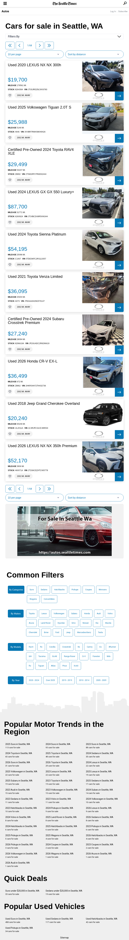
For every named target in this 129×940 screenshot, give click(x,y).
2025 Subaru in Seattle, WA (18, 782)
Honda (87, 613)
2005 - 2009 (101, 680)
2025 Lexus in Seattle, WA (99, 773)
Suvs (32, 590)
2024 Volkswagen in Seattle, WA (102, 800)
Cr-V (84, 656)
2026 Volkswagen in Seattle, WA (21, 855)
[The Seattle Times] (65, 4)
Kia (97, 623)
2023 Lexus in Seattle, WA (58, 773)
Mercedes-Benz (84, 632)
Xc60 (76, 666)
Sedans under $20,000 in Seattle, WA (64, 892)
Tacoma (41, 656)
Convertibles (49, 599)
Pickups (75, 590)
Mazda (108, 623)
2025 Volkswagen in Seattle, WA (21, 773)
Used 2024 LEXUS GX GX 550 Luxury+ (41, 192)
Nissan (86, 623)
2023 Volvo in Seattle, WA (58, 800)
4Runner (112, 647)
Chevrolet (33, 632)
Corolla (52, 647)
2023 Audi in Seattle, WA (17, 791)
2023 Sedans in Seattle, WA (19, 800)
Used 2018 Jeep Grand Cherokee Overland (44, 403)
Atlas (53, 666)
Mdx (108, 656)
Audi (99, 613)
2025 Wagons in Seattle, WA (59, 837)
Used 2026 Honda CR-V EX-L (32, 361)
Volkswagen (59, 613)
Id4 (30, 656)
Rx (41, 647)
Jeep (68, 632)
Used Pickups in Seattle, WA (19, 929)
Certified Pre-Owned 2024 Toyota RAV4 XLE (41, 151)
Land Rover (46, 623)
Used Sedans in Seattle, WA (59, 920)
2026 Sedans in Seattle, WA (99, 819)
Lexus (44, 613)
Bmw (46, 632)
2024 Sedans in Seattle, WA (99, 755)
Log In (113, 11)
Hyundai (61, 623)
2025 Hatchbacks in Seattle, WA (61, 828)
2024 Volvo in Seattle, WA (18, 819)
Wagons (33, 599)
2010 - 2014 (84, 680)
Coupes (88, 590)
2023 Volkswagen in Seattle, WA (62, 791)
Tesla (100, 632)
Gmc (74, 623)
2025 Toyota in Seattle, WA (59, 755)
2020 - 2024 (34, 680)
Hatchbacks (59, 590)
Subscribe (122, 11)
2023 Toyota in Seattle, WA (59, 782)
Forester (96, 656)
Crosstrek (66, 647)
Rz (30, 666)
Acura (31, 623)
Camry (90, 647)
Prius (64, 666)
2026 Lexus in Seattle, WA (99, 810)
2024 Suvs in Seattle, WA (58, 746)
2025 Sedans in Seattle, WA (99, 782)
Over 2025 (50, 680)
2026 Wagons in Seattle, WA (59, 855)
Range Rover (69, 656)
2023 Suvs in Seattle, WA (98, 746)
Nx (79, 647)
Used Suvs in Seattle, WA (17, 920)
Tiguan (41, 666)
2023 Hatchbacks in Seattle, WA (21, 810)
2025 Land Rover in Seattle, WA (61, 819)
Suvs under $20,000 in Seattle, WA (22, 892)
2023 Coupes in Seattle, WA (99, 846)
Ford (57, 632)
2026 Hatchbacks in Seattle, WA (101, 837)
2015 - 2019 (67, 680)
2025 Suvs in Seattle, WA (17, 746)
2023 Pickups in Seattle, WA (99, 828)
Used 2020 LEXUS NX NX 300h (34, 65)
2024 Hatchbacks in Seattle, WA (21, 828)
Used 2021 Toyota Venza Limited (35, 276)
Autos (5, 11)
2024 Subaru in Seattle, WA (99, 791)
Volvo (110, 613)
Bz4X (54, 656)
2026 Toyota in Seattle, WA (59, 764)
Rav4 (31, 647)
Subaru (74, 613)
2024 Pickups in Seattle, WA (59, 810)
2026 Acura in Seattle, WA (99, 855)
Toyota (32, 613)
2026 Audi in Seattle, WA (17, 864)
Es (100, 647)
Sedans (44, 590)
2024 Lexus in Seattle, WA (99, 764)
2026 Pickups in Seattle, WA (19, 846)
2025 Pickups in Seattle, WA (19, 837)
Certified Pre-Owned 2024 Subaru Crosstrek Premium (36, 321)
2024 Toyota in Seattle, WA (18, 755)
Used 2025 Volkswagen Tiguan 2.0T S (39, 107)
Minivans (103, 590)
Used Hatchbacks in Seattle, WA (101, 920)
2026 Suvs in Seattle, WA (17, 764)
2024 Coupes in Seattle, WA (59, 846)
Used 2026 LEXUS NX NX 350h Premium (42, 446)
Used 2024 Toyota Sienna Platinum (37, 234)
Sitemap (64, 937)
